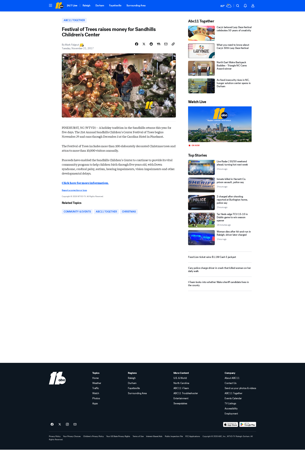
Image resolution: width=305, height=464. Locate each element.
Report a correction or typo (74, 190)
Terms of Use (138, 436)
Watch (95, 393)
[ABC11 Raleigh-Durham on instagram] (67, 424)
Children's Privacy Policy (93, 436)
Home (95, 378)
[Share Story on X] (144, 44)
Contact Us (230, 383)
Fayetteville (115, 5)
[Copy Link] (173, 44)
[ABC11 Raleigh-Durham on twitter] (60, 424)
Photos (96, 398)
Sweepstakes (180, 403)
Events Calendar (233, 398)
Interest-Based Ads (154, 436)
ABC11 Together (233, 393)
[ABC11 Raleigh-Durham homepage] (59, 5)
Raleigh (86, 5)
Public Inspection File (174, 436)
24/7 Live (72, 5)
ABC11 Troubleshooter (185, 393)
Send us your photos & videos (240, 388)
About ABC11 (232, 378)
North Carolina (181, 383)
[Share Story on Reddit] (151, 44)
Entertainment (180, 398)
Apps (95, 403)
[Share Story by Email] (166, 44)
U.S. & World (180, 378)
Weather (96, 383)
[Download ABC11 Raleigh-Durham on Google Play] (247, 424)
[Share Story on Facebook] (136, 44)
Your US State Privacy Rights (118, 436)
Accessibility (231, 408)
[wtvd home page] (57, 378)
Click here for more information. (85, 183)
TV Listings (230, 403)
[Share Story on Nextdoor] (158, 44)
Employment (231, 413)
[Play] (220, 124)
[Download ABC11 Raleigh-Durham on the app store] (230, 424)
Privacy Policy (55, 436)
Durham (99, 5)
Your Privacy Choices (72, 436)
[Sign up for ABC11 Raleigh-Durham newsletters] (75, 424)
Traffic (95, 388)
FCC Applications (192, 436)
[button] (50, 5)
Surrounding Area (136, 5)
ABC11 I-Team (181, 388)
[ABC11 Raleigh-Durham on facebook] (52, 424)
